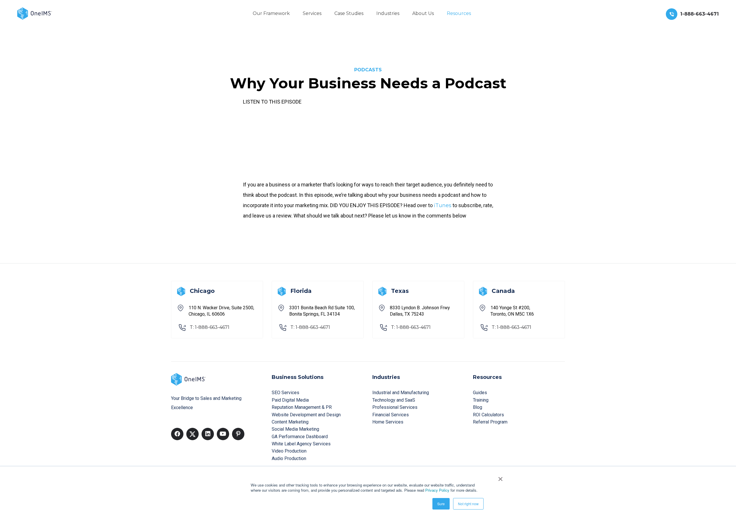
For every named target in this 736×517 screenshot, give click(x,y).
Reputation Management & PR (302, 407)
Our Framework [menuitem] (271, 13)
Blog (477, 407)
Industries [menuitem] (387, 13)
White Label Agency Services (301, 444)
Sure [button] (441, 503)
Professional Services (394, 407)
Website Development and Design (306, 414)
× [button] (500, 477)
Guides (480, 392)
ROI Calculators (488, 414)
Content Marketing (290, 422)
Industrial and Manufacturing (400, 392)
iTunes (442, 205)
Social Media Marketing (295, 429)
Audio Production (289, 458)
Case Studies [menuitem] (348, 13)
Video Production (289, 451)
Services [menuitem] (312, 13)
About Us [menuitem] (423, 13)
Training (480, 400)
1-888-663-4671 (699, 14)
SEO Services (285, 392)
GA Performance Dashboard (300, 436)
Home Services (387, 422)
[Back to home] (34, 13)
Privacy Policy (437, 490)
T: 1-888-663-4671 (209, 327)
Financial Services (390, 414)
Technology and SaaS (393, 400)
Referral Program (490, 422)
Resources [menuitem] (459, 13)
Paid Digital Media (290, 400)
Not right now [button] (468, 503)
